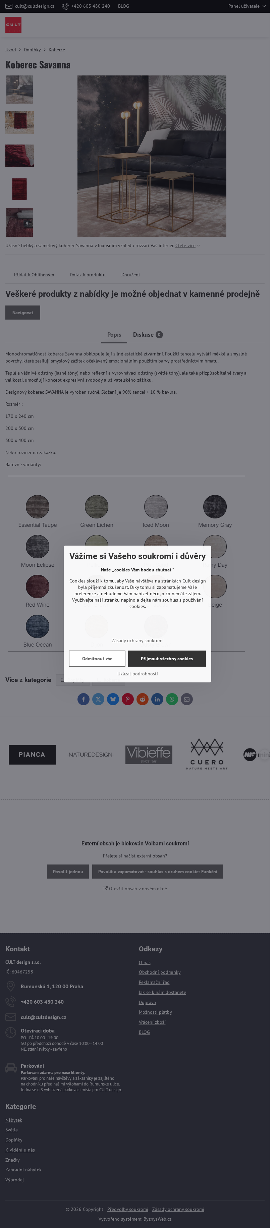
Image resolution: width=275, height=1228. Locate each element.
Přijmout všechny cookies (167, 659)
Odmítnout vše (97, 659)
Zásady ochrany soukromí (138, 640)
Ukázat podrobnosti (137, 674)
